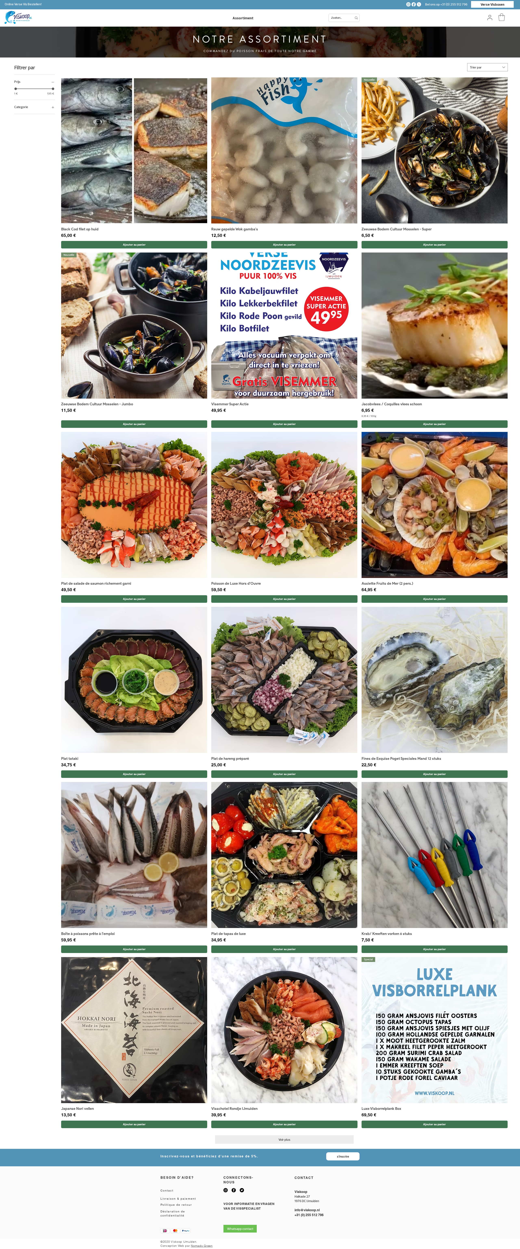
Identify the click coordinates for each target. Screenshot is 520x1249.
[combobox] (487, 67)
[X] (419, 4)
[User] (490, 17)
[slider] (15, 88)
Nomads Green (201, 1246)
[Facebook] (414, 4)
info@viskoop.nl (307, 1210)
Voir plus (284, 1139)
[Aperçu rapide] (134, 150)
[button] (501, 17)
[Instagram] (408, 4)
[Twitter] (242, 1190)
